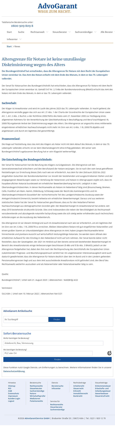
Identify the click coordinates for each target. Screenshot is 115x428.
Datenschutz (13, 393)
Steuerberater (60, 32)
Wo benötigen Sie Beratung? (15, 349)
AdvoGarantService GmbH (37, 418)
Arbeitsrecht (78, 386)
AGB (10, 391)
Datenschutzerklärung (14, 371)
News (17, 46)
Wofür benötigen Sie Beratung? (16, 338)
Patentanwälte (36, 401)
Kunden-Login (14, 398)
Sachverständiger (84, 32)
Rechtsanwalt (37, 32)
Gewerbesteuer (101, 393)
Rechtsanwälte (36, 386)
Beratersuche (57, 386)
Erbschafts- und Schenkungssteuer (103, 389)
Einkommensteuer (103, 386)
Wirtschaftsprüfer (37, 396)
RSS (9, 388)
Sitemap (11, 386)
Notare (33, 393)
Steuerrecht (78, 388)
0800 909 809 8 (22, 26)
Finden (57, 319)
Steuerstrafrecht (102, 396)
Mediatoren (35, 398)
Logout (11, 401)
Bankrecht (77, 396)
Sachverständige (37, 391)
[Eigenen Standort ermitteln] (109, 353)
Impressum (13, 396)
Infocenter (12, 39)
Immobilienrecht (80, 393)
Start (9, 32)
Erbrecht (77, 391)
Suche (21, 32)
